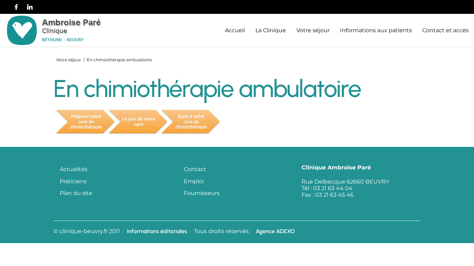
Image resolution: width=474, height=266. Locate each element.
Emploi (194, 181)
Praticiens (73, 181)
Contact (195, 169)
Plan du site (76, 193)
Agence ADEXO (275, 231)
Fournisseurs (202, 193)
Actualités (73, 169)
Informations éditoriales (157, 231)
